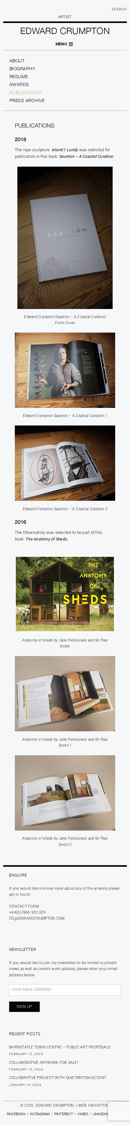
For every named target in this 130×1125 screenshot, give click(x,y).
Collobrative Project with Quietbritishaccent (57, 1078)
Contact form (24, 906)
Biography (22, 68)
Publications (25, 92)
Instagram (40, 1114)
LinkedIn (101, 1114)
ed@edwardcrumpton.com (36, 918)
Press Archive (27, 100)
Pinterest (63, 1114)
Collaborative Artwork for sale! (43, 1062)
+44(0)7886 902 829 (27, 912)
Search (119, 9)
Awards (19, 84)
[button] (65, 44)
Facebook (16, 1114)
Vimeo (82, 1114)
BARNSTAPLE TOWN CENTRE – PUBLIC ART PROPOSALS (59, 1047)
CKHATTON (98, 1105)
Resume (18, 76)
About (17, 60)
